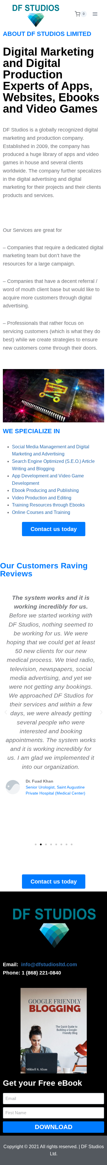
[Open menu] (95, 13)
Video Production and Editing (41, 497)
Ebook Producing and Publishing (45, 490)
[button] (36, 844)
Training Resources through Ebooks (48, 505)
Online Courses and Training (41, 512)
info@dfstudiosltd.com (49, 964)
